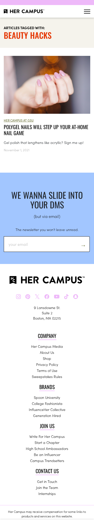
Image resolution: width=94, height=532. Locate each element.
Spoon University (47, 397)
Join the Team (47, 487)
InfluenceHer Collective (47, 409)
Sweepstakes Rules (47, 376)
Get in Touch (47, 481)
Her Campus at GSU (19, 120)
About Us (47, 352)
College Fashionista (47, 403)
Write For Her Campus (47, 436)
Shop (47, 358)
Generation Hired (47, 415)
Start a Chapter (47, 442)
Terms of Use (47, 370)
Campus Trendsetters (47, 460)
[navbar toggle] (87, 11)
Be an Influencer (47, 454)
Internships (47, 493)
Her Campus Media (47, 346)
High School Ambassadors (47, 448)
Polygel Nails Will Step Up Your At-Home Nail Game (46, 130)
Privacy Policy (47, 364)
